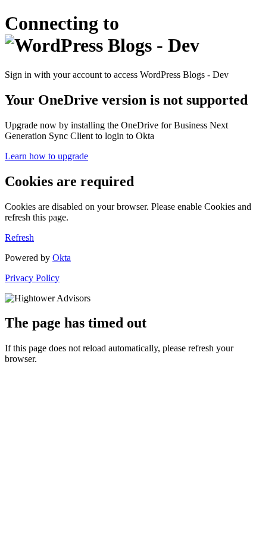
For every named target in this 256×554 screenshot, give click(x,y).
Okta (61, 258)
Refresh (19, 237)
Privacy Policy (32, 278)
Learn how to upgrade (46, 156)
